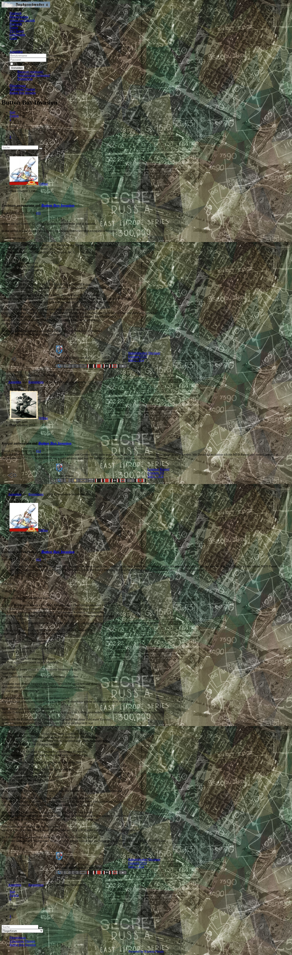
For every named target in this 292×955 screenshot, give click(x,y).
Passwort (52, 59)
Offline (43, 183)
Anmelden (17, 67)
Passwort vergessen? (30, 71)
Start (12, 112)
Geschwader (17, 34)
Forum (14, 27)
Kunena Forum (153, 951)
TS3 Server (17, 31)
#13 (38, 559)
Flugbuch (15, 13)
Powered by (136, 951)
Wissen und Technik (22, 20)
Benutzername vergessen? (33, 75)
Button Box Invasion (57, 205)
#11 (38, 213)
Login (13, 38)
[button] (16, 51)
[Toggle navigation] (3, 46)
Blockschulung (19, 16)
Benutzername (56, 55)
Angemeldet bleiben (26, 64)
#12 (38, 451)
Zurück (14, 115)
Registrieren (25, 79)
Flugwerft (16, 24)
